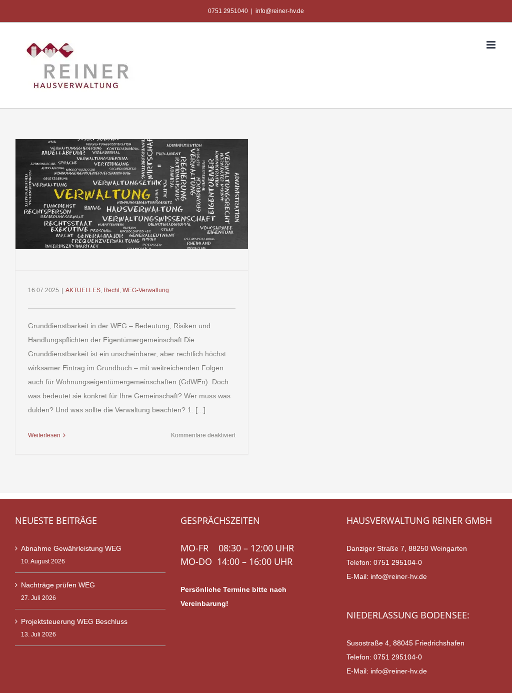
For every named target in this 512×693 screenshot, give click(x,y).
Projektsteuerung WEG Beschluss (74, 621)
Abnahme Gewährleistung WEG (71, 548)
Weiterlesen (44, 435)
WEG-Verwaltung (145, 290)
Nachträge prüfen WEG (58, 585)
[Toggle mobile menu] (491, 45)
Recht (112, 290)
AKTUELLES (83, 290)
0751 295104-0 (398, 562)
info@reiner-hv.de (280, 11)
